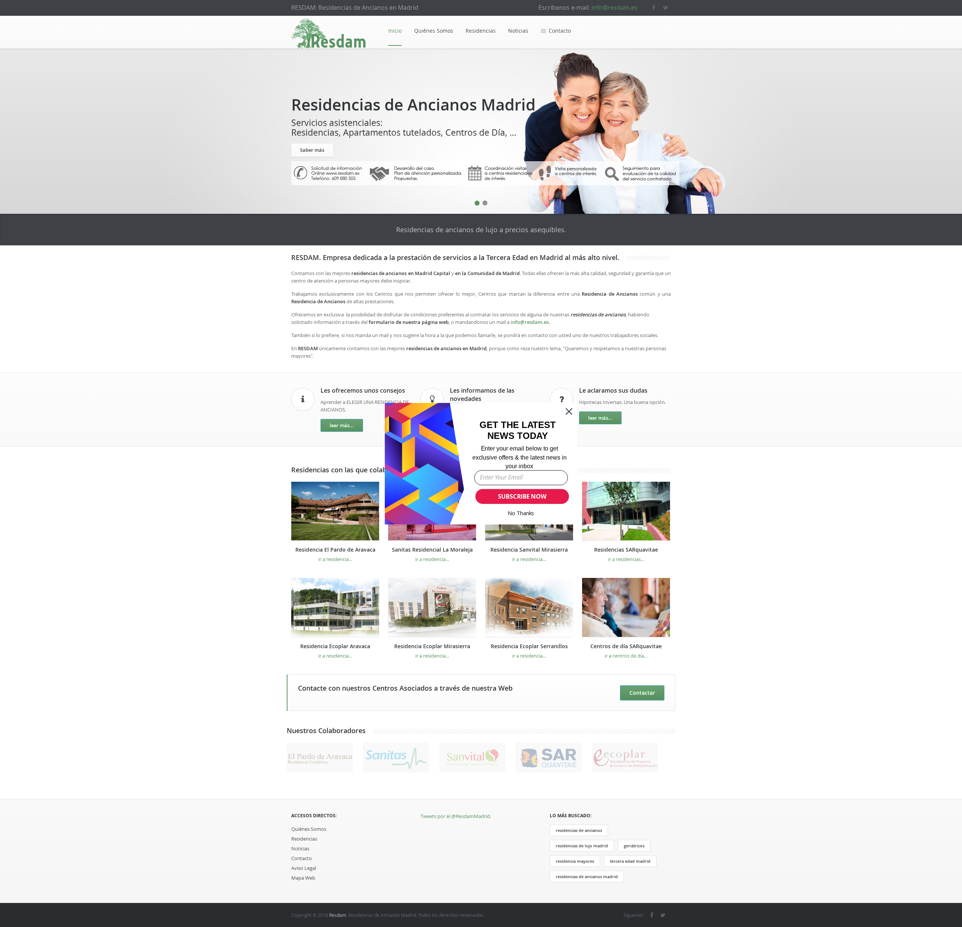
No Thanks (521, 513)
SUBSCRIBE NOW (522, 496)
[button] (518, 430)
